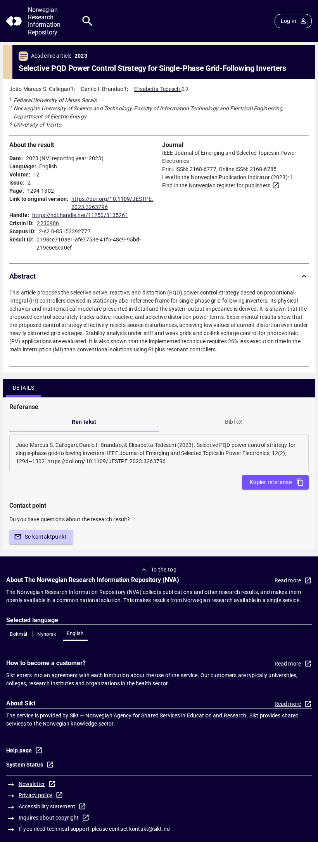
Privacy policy (35, 795)
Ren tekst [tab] (84, 422)
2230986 (48, 223)
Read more (288, 580)
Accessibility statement (47, 806)
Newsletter (32, 784)
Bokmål (18, 634)
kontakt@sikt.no (149, 829)
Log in (288, 21)
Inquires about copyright (49, 818)
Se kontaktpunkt (46, 537)
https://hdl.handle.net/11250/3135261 (80, 215)
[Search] (87, 21)
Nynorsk (47, 634)
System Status (24, 765)
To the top (163, 569)
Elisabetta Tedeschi (157, 89)
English (75, 633)
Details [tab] (24, 388)
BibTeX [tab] (233, 422)
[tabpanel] (159, 453)
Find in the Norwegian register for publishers (216, 185)
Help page (19, 750)
